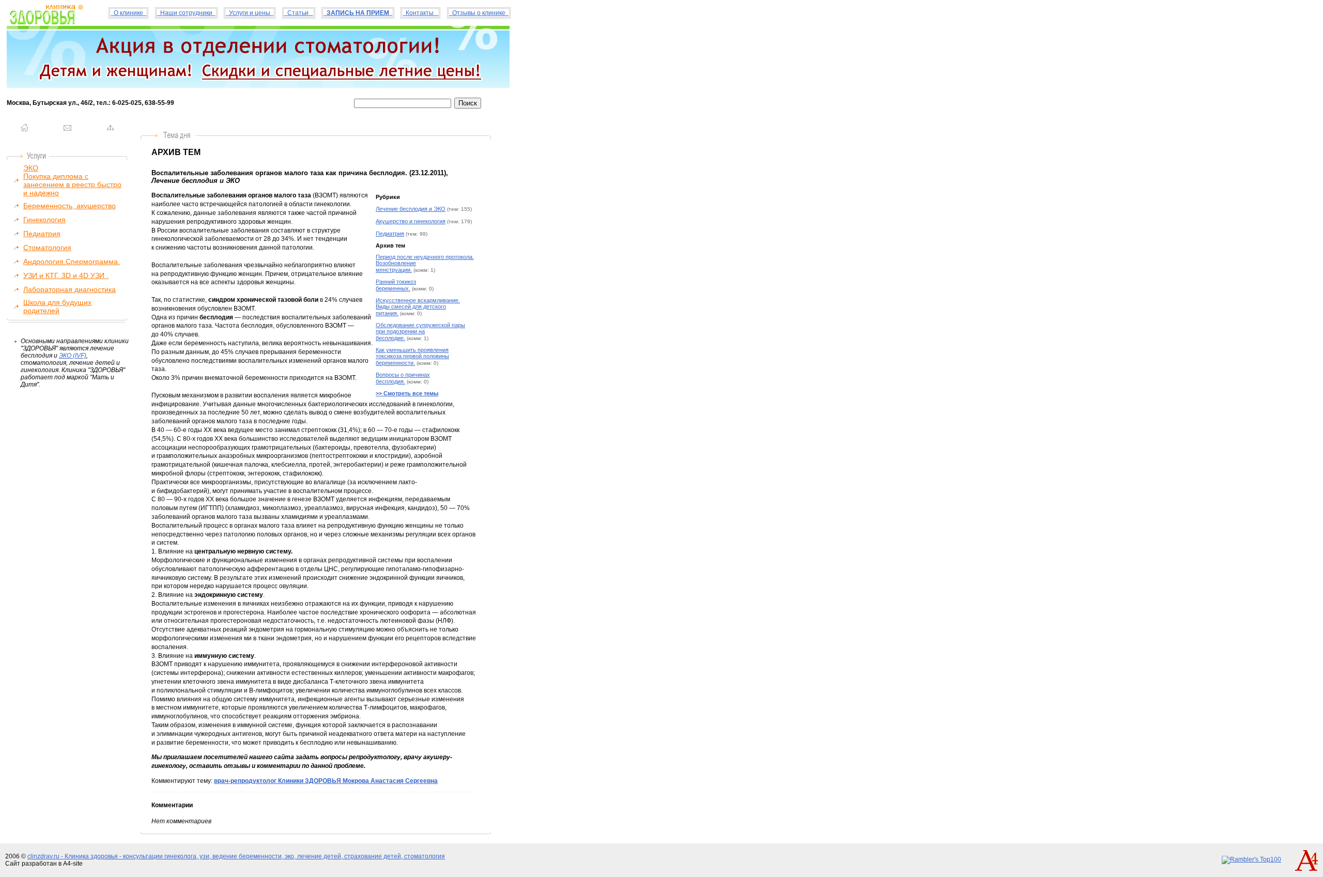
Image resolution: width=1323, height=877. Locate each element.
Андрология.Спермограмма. (71, 261)
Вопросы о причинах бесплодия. (403, 378)
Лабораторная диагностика (69, 289)
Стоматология (47, 247)
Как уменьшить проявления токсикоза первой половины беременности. (412, 356)
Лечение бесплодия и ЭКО (410, 209)
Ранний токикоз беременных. (396, 285)
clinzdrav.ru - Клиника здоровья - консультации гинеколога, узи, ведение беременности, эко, (162, 856)
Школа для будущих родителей (57, 306)
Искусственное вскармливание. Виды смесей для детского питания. (418, 306)
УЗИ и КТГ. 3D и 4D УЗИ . (66, 275)
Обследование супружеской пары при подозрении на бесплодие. (420, 331)
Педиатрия (41, 233)
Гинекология (44, 220)
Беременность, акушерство (69, 206)
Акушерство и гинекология (410, 221)
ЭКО (30, 168)
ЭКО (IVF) (72, 355)
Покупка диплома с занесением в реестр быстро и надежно (72, 184)
